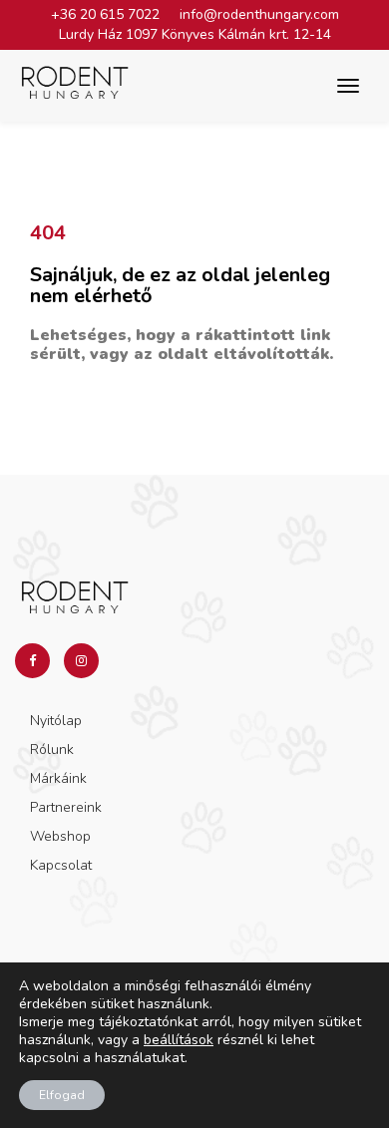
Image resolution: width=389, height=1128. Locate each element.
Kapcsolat (61, 865)
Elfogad (62, 1095)
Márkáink (58, 778)
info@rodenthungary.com (259, 14)
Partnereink (66, 807)
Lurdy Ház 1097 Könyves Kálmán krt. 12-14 (195, 34)
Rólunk (52, 749)
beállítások (178, 1040)
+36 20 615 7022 (105, 14)
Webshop (60, 836)
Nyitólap (56, 720)
